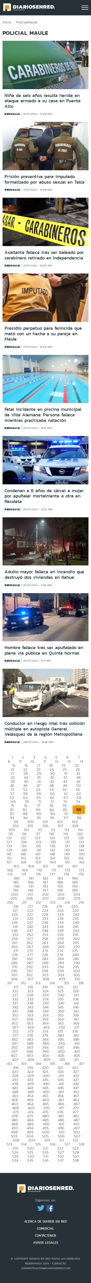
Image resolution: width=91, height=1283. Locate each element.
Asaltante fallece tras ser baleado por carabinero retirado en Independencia (44, 255)
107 (60, 825)
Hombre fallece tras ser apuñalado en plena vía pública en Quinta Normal (44, 650)
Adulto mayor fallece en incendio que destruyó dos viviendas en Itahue (44, 574)
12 (56, 761)
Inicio (7, 22)
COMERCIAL (45, 1228)
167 (75, 866)
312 (23, 983)
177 (52, 874)
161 (67, 862)
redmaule (12, 114)
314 (52, 983)
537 (61, 1160)
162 (82, 862)
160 (53, 862)
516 (53, 1144)
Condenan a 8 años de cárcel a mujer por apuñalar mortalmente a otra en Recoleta (44, 496)
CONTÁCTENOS (45, 1235)
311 (9, 983)
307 (30, 979)
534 (15, 1160)
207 (45, 898)
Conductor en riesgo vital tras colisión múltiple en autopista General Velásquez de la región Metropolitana (45, 728)
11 (44, 761)
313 (37, 983)
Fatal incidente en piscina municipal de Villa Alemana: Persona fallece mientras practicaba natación (43, 414)
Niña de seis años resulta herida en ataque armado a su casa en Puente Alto (43, 101)
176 (38, 874)
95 (39, 817)
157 (9, 862)
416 (67, 1063)
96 (52, 817)
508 (16, 1140)
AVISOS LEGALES (45, 1242)
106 (45, 825)
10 (32, 761)
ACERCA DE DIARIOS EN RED (45, 1221)
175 (24, 874)
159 (38, 862)
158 (23, 862)
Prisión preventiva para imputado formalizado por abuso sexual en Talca (44, 179)
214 (67, 902)
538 (76, 1160)
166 (60, 866)
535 (30, 1160)
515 (38, 1144)
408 (31, 1059)
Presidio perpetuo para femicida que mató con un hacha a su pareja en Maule (43, 333)
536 (45, 1160)
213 (52, 902)
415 (52, 1063)
